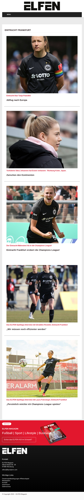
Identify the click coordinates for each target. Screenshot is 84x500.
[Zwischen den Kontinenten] (42, 139)
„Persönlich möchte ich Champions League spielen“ (32, 404)
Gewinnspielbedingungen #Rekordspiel (16, 479)
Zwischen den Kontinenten (19, 175)
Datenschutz (6, 486)
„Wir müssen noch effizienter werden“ (25, 329)
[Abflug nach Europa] (42, 64)
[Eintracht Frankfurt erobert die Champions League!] (42, 214)
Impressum (6, 484)
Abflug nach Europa (16, 100)
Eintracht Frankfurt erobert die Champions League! (32, 250)
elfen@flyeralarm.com (9, 470)
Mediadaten (6, 481)
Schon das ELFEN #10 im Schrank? (18, 440)
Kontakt (5, 483)
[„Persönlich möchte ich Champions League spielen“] (42, 368)
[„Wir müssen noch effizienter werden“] (42, 293)
